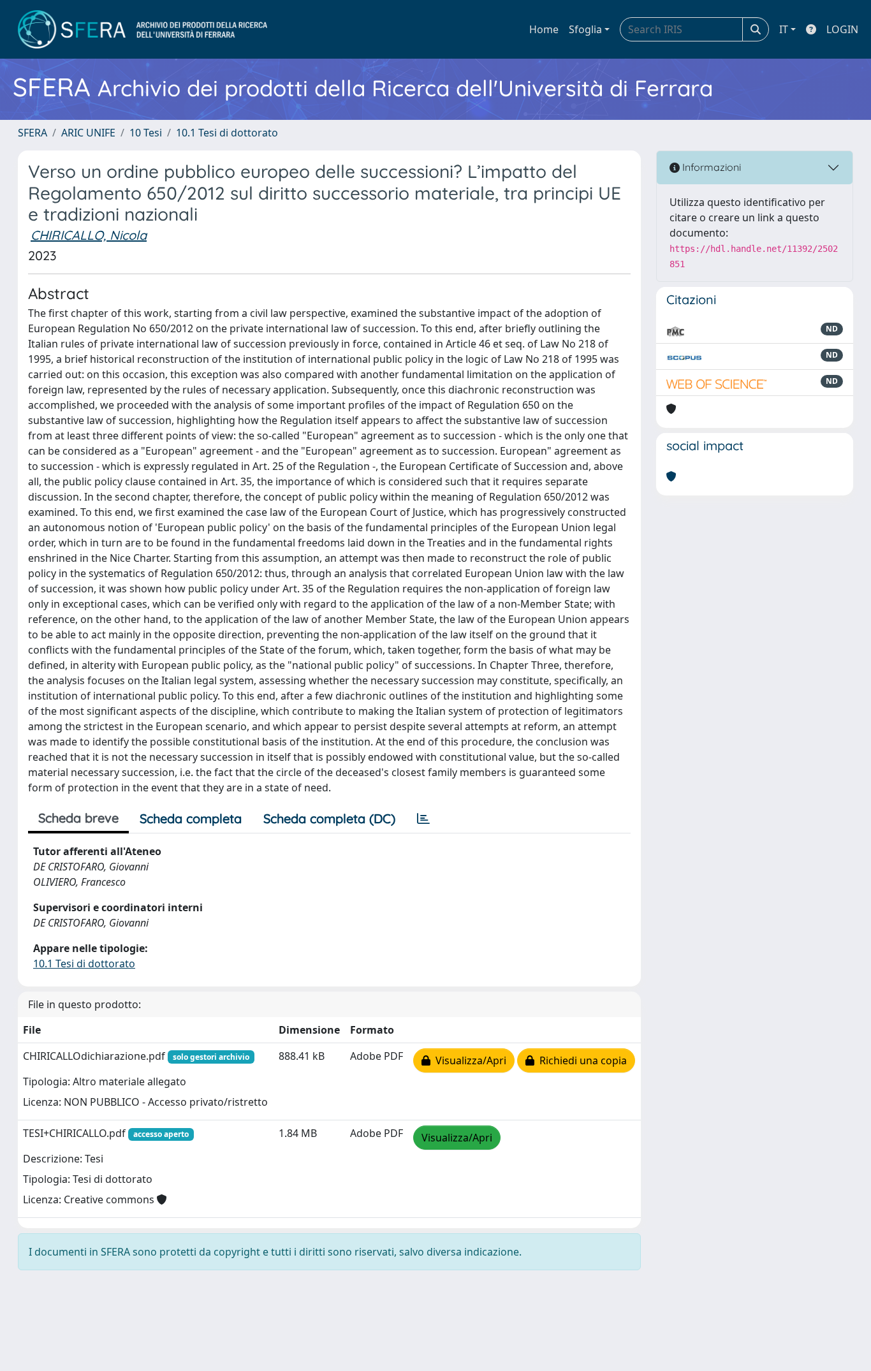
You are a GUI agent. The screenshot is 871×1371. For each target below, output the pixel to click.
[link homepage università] (142, 29)
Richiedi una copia (580, 1060)
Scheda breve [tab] (78, 818)
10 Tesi (145, 133)
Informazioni (710, 167)
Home (544, 29)
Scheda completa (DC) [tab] (329, 818)
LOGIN (842, 29)
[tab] (423, 818)
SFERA (32, 133)
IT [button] (783, 29)
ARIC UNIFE (88, 133)
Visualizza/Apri (468, 1060)
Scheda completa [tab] (191, 818)
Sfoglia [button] (585, 29)
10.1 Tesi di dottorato (227, 133)
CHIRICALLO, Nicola (89, 235)
